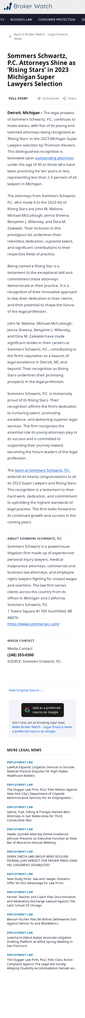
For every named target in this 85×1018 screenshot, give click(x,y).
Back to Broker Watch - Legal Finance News (41, 36)
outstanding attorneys (54, 157)
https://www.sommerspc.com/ (33, 623)
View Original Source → (26, 690)
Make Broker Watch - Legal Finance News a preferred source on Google (42, 729)
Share (72, 98)
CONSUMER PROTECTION (56, 19)
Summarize (50, 98)
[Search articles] (79, 6)
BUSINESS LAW (21, 19)
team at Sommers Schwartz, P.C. (42, 470)
